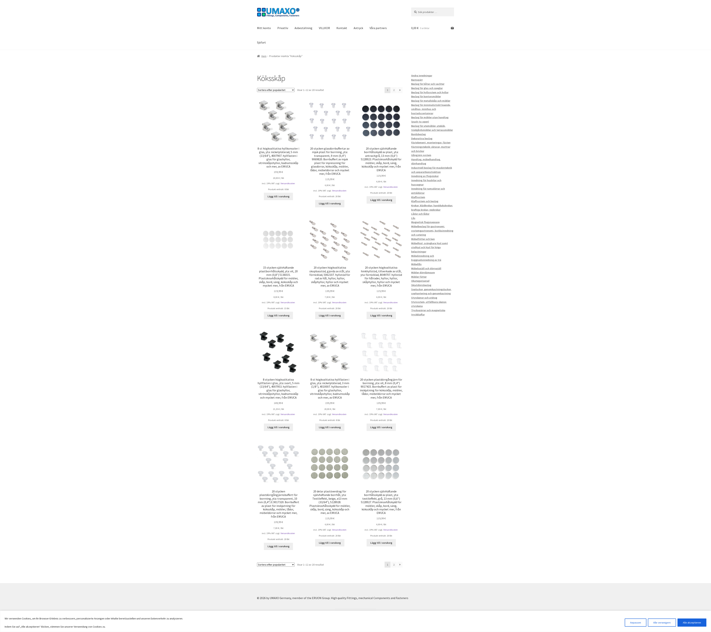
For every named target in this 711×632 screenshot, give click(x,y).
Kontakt (341, 28)
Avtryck (358, 28)
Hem (263, 56)
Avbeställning (303, 28)
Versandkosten (288, 183)
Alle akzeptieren (692, 622)
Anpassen (635, 622)
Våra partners (378, 28)
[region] (355, 621)
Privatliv (282, 28)
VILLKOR (324, 28)
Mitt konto (264, 28)
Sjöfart (261, 42)
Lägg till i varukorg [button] (278, 196)
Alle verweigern (662, 622)
